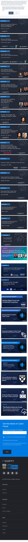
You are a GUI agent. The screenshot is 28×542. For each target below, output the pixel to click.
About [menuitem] (3, 517)
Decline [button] (16, 13)
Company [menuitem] (4, 522)
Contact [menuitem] (3, 532)
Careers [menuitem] (4, 529)
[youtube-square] (16, 473)
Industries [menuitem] (4, 484)
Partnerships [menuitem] (4, 526)
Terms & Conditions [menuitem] (6, 511)
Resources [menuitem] (4, 499)
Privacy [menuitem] (3, 507)
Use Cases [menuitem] (4, 492)
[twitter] (4, 473)
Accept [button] (11, 13)
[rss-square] (12, 473)
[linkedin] (8, 473)
